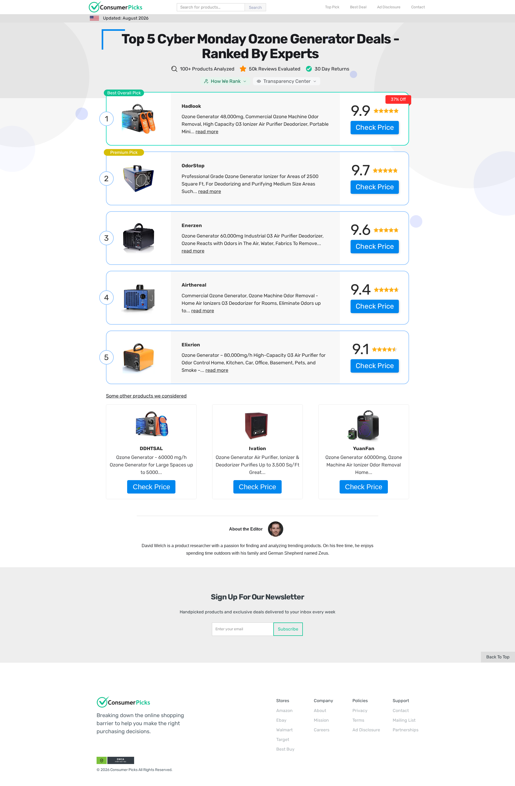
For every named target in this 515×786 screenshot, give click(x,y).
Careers (321, 729)
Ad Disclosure (366, 729)
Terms (358, 720)
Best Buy (285, 749)
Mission (321, 720)
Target (282, 739)
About (320, 710)
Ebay (281, 720)
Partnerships (405, 729)
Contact (401, 710)
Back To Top (498, 656)
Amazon (284, 710)
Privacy (359, 710)
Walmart (284, 729)
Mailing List (404, 720)
